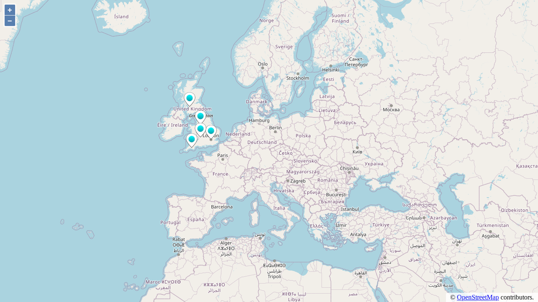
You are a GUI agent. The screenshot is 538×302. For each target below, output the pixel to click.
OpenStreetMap (478, 297)
